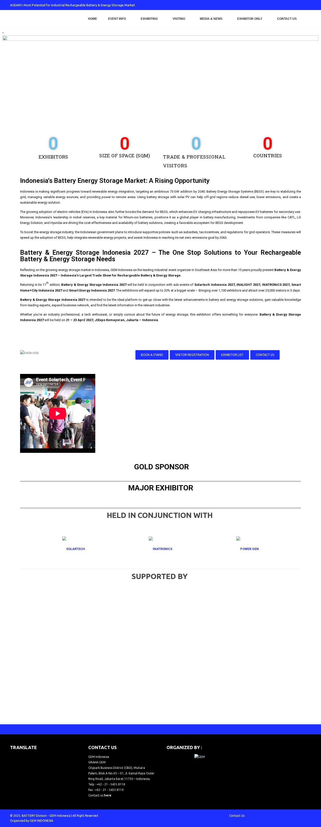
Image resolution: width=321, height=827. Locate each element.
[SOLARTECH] (73, 549)
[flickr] (307, 5)
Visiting (179, 19)
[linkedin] (299, 5)
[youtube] (290, 5)
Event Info (117, 19)
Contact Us (287, 19)
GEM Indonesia (59, 815)
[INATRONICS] (160, 549)
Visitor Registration (192, 354)
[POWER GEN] (247, 549)
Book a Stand (152, 354)
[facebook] (266, 5)
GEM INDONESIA (41, 820)
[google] (282, 5)
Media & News (211, 19)
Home (92, 19)
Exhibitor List (232, 354)
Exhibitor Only (249, 19)
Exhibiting (149, 19)
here (107, 795)
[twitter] (274, 5)
